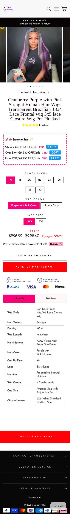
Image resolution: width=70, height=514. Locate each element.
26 (59, 180)
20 (29, 180)
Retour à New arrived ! (37, 437)
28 (30, 189)
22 (39, 180)
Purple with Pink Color (23, 205)
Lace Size (35, 215)
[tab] (19, 298)
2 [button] (31, 87)
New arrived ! (39, 92)
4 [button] (37, 87)
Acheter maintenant (35, 267)
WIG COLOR (35, 199)
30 (39, 189)
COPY (52, 147)
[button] (30, 125)
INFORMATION (35, 478)
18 (20, 180)
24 (49, 180)
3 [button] (34, 87)
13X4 (29, 221)
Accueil (25, 92)
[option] (35, 22)
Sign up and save (35, 489)
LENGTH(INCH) (35, 173)
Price (35, 231)
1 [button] (28, 87)
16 (11, 180)
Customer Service (35, 467)
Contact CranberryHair (35, 456)
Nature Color (51, 205)
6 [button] (43, 87)
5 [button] (40, 87)
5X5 (41, 221)
